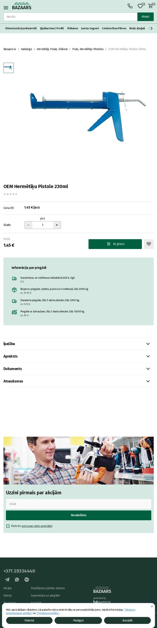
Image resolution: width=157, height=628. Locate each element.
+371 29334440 (19, 571)
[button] (151, 28)
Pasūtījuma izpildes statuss (48, 588)
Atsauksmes (13, 381)
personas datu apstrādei (37, 526)
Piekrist (29, 620)
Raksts (7, 595)
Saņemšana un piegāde (45, 595)
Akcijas (7, 588)
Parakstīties (78, 515)
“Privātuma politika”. (47, 613)
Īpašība (9, 344)
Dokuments (12, 369)
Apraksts (10, 356)
